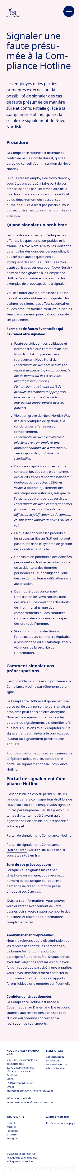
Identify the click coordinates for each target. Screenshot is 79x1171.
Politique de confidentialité (22, 1157)
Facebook (12, 1130)
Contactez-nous (55, 1056)
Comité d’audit (42, 158)
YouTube (11, 1127)
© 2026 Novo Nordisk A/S (21, 1153)
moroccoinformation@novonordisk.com (23, 1090)
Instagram (12, 1138)
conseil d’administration (39, 163)
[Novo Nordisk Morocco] (17, 13)
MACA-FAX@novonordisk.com (20, 1081)
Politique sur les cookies (20, 1161)
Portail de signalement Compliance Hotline (39, 835)
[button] (69, 11)
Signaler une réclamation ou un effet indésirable (56, 1064)
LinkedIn (11, 1123)
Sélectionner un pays (63, 1123)
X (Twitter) (12, 1134)
